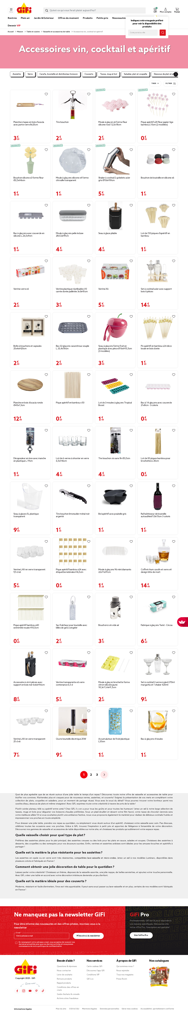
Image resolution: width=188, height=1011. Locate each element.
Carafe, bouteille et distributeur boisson (59, 74)
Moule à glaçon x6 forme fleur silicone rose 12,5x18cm (112, 123)
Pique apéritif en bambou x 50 (70, 402)
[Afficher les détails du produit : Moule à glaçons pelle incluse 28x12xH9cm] (73, 215)
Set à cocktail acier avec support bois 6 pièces (156, 290)
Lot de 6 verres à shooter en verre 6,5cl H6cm (72, 459)
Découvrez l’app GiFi (96, 971)
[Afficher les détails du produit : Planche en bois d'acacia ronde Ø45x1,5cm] (30, 385)
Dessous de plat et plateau (166, 74)
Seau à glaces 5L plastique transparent (26, 515)
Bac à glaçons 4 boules (152, 739)
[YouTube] (30, 991)
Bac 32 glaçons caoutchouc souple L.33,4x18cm (72, 347)
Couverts (89, 74)
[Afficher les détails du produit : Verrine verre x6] (30, 271)
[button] (155, 10)
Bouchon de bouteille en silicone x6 (157, 178)
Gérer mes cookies (130, 1009)
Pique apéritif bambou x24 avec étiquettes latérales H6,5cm (71, 570)
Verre (30, 74)
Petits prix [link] (102, 18)
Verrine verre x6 (21, 289)
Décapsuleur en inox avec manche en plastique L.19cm (29, 459)
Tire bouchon (62, 122)
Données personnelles (109, 1009)
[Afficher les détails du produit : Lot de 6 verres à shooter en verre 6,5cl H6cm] (73, 440)
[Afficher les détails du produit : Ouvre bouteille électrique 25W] (73, 721)
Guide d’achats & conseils (68, 994)
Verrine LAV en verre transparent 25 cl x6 (29, 740)
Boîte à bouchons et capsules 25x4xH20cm (27, 347)
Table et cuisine (33, 32)
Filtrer (168, 83)
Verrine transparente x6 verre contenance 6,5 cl (70, 683)
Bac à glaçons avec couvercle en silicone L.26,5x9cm (28, 234)
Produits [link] (87, 18)
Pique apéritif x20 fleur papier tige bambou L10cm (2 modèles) (157, 123)
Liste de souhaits (64, 975)
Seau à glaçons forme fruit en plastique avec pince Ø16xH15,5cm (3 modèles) (115, 348)
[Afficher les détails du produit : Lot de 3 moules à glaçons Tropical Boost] (115, 385)
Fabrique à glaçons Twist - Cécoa (157, 625)
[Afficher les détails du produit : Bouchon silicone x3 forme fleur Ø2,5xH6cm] (30, 160)
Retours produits (64, 979)
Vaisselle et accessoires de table (56, 32)
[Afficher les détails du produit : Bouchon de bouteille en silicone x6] (158, 160)
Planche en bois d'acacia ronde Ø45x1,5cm (28, 404)
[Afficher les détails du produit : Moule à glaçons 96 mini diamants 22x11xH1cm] (115, 552)
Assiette (17, 74)
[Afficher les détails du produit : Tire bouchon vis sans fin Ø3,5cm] (115, 440)
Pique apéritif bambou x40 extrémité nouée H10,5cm (26, 626)
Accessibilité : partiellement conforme (157, 1009)
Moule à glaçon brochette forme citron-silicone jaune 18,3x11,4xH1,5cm (114, 685)
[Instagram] (23, 991)
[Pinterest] (36, 991)
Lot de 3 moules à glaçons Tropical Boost (115, 404)
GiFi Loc (90, 979)
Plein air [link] (25, 18)
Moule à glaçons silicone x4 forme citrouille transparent (72, 179)
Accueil (11, 32)
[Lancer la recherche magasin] (163, 33)
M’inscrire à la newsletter (88, 936)
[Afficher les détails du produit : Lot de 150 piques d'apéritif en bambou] (158, 215)
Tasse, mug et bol (108, 74)
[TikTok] (42, 991)
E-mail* (18, 933)
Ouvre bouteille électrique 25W (71, 739)
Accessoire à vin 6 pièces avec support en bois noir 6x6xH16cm (29, 683)
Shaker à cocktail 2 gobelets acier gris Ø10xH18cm (114, 179)
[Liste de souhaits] (46, 94)
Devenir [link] (14, 25)
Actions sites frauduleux (67, 998)
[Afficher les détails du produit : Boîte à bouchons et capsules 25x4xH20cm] (30, 328)
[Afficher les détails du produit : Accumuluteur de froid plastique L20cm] (115, 721)
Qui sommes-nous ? (125, 966)
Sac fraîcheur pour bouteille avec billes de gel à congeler (71, 626)
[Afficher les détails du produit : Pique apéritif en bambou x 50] (73, 385)
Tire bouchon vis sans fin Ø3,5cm (114, 458)
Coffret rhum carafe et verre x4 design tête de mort (156, 570)
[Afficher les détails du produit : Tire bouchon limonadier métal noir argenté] (73, 496)
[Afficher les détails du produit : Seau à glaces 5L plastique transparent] (30, 496)
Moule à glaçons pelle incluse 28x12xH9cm (69, 234)
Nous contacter (64, 971)
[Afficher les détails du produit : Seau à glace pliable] (115, 215)
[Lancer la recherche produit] (46, 10)
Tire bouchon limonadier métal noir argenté (73, 515)
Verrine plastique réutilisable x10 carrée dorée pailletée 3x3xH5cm (72, 290)
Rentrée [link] (12, 18)
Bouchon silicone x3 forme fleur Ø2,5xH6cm (28, 179)
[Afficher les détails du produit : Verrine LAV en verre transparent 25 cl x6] (30, 721)
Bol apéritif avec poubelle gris (112, 514)
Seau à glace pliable (107, 233)
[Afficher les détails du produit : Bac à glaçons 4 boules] (158, 721)
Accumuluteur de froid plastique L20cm (113, 740)
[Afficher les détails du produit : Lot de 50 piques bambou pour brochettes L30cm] (158, 440)
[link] (88, 22)
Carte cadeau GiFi (94, 966)
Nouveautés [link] (119, 18)
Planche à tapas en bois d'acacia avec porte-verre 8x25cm (28, 123)
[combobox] (94, 10)
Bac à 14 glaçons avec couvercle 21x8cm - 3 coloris (156, 404)
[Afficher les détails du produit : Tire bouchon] (73, 104)
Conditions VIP (93, 975)
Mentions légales (89, 1009)
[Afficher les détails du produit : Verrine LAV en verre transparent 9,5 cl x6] (30, 552)
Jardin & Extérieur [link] (44, 18)
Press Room (121, 979)
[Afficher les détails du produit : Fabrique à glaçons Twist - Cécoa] (158, 607)
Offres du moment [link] (68, 18)
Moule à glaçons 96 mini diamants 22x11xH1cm (114, 570)
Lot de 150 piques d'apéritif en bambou (155, 234)
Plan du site (61, 1009)
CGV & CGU (74, 1009)
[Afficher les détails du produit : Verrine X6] (115, 271)
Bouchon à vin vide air (108, 625)
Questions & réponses (67, 966)
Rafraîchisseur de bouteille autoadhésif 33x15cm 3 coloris (155, 515)
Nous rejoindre (122, 971)
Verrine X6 (103, 289)
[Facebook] (17, 991)
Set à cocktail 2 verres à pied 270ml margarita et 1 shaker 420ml (158, 683)
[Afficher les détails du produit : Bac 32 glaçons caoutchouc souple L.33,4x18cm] (73, 328)
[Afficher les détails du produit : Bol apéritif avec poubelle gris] (115, 496)
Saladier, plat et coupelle (135, 74)
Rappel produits (64, 983)
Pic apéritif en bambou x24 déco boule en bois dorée (156, 347)
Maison (20, 32)
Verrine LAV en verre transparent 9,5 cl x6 (29, 570)
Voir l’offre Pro (141, 935)
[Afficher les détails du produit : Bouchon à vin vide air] (115, 607)
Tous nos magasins (124, 975)
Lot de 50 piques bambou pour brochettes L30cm (155, 459)
